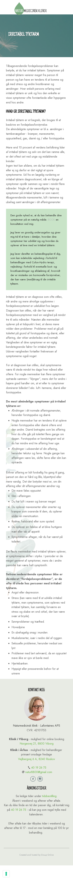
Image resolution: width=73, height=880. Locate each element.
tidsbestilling (49, 796)
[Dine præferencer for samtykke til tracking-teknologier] (6, 873)
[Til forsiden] (31, 8)
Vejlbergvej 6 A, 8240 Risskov (36, 759)
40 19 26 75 (38, 768)
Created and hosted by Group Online (36, 855)
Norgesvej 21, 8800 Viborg (37, 744)
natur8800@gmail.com (38, 772)
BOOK (51, 220)
